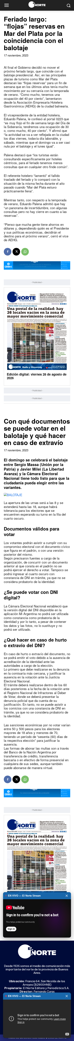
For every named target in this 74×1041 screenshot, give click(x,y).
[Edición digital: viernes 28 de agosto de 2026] (37, 330)
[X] (16, 252)
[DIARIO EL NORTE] (37, 4)
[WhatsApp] (25, 252)
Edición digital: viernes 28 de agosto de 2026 (36, 376)
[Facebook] (7, 252)
